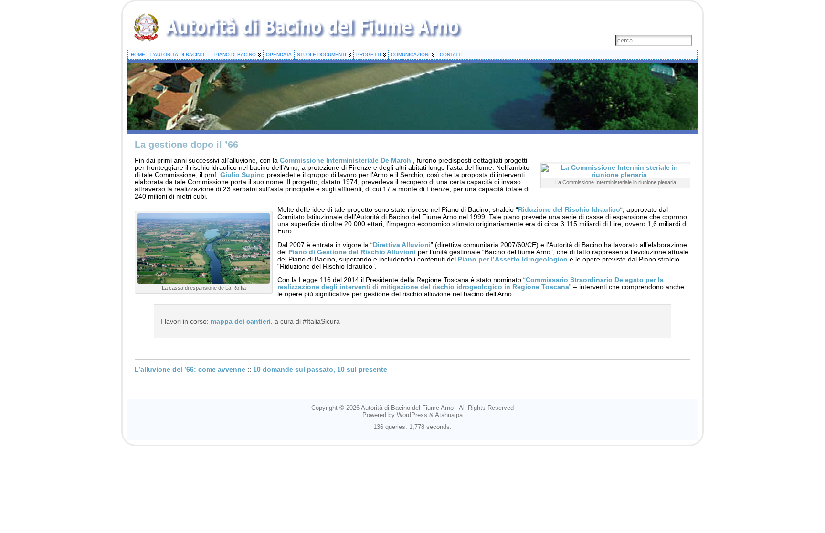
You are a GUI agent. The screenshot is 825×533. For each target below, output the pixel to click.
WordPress (412, 414)
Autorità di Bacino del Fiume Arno (407, 407)
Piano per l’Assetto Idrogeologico (513, 259)
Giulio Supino (242, 174)
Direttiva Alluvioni (402, 245)
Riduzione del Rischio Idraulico (569, 209)
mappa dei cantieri (241, 321)
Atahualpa (449, 414)
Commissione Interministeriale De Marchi (346, 160)
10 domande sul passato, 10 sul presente (320, 369)
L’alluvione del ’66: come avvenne (190, 369)
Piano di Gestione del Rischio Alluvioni (352, 252)
